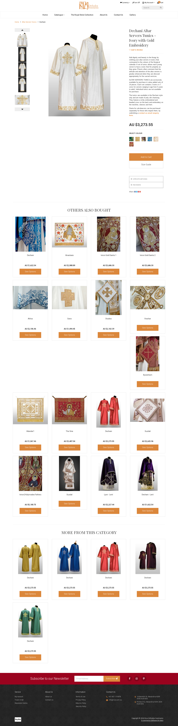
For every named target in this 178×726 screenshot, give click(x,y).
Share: (131, 192)
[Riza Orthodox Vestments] (89, 6)
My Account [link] (19, 697)
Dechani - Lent (148, 495)
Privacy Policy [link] (81, 700)
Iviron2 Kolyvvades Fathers (30, 495)
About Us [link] (48, 697)
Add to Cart (146, 157)
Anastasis (69, 255)
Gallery (133, 15)
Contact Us (118, 15)
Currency (125, 2)
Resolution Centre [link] (21, 703)
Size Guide (146, 164)
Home (45, 15)
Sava (69, 319)
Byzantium (147, 375)
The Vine (69, 431)
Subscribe (111, 678)
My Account (149, 2)
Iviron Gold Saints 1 (108, 255)
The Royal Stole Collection (82, 15)
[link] (129, 678)
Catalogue (58, 15)
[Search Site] (161, 7)
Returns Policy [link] (81, 703)
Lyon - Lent (108, 495)
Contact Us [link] (49, 700)
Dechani (30, 255)
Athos (30, 319)
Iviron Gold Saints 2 (147, 255)
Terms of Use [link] (80, 697)
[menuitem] (135, 192)
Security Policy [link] (81, 706)
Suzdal (148, 431)
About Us (103, 15)
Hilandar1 (30, 431)
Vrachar (147, 319)
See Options (30, 271)
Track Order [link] (19, 700)
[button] (136, 50)
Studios (108, 319)
